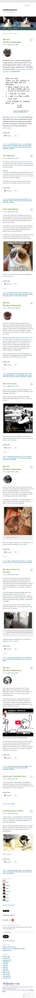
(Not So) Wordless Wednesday (12, 40)
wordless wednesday (21, 376)
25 (31, 668)
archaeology (10, 373)
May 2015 (5, 967)
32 (31, 384)
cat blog (5, 145)
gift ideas (19, 659)
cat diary (9, 145)
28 (31, 303)
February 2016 (6, 956)
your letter (10, 172)
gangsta (20, 872)
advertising (28, 144)
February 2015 (6, 972)
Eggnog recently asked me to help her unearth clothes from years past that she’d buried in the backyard (18, 339)
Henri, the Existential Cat (11, 274)
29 (31, 209)
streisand (24, 147)
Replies (11, 148)
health (10, 295)
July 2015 (5, 963)
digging (22, 375)
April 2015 (5, 969)
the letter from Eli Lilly (15, 117)
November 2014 (7, 978)
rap (9, 459)
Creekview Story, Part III (13, 810)
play (29, 659)
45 (31, 40)
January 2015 (6, 974)
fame (23, 145)
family (14, 144)
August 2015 (6, 962)
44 (31, 570)
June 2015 (5, 965)
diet (25, 294)
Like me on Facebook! (9, 905)
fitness (29, 145)
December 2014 (7, 976)
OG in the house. (10, 383)
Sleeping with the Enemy (9, 947)
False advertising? (11, 209)
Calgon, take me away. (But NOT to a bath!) (14, 948)
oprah (13, 147)
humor (20, 144)
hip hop (27, 872)
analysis (11, 294)
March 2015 (6, 971)
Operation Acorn (7, 950)
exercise (19, 145)
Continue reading (7, 128)
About (9, 28)
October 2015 (6, 958)
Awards (15, 28)
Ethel (17, 44)
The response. (9, 155)
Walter (16, 673)
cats (8, 144)
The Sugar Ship (21, 594)
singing (19, 147)
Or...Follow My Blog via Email (11, 925)
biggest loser (12, 375)
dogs (11, 144)
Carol (17, 158)
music (10, 147)
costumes (10, 458)
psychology (25, 199)
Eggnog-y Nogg (26, 605)
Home (4, 28)
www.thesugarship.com (8, 596)
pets (16, 147)
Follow (5, 936)
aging (8, 561)
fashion (16, 872)
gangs (29, 458)
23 (31, 156)
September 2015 (7, 960)
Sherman (18, 308)
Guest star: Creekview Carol (14, 776)
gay (17, 144)
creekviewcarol (10, 9)
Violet (17, 471)
